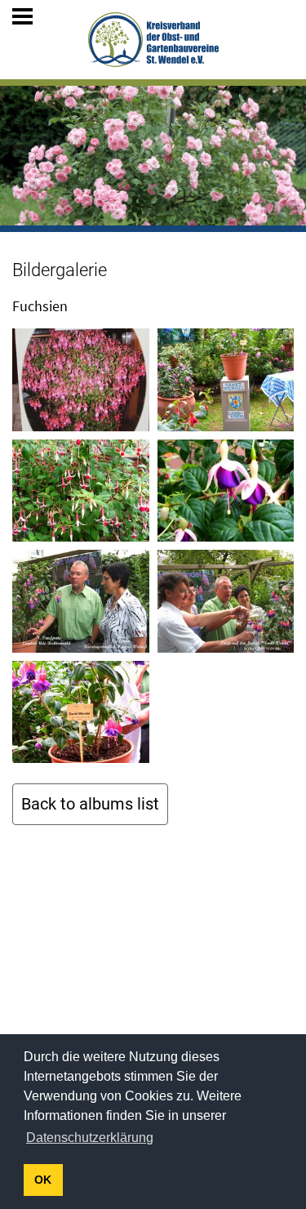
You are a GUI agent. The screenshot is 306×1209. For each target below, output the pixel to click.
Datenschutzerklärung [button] (89, 1137)
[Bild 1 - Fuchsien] (80, 379)
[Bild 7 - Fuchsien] (80, 712)
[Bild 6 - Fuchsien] (226, 601)
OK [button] (42, 1179)
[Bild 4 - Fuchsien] (226, 490)
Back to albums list (90, 804)
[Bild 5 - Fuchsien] (80, 601)
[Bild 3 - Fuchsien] (80, 490)
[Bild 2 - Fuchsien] (226, 379)
